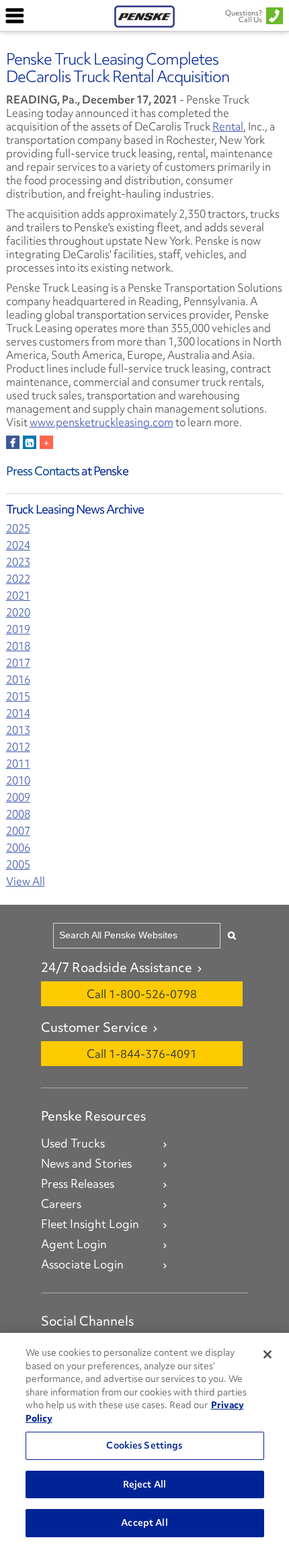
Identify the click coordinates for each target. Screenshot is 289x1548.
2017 (18, 663)
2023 (18, 562)
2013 (18, 730)
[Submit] (232, 935)
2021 (18, 596)
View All (25, 881)
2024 (18, 545)
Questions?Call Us (243, 16)
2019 (18, 629)
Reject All (144, 1484)
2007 (18, 831)
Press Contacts (42, 470)
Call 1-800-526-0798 (142, 994)
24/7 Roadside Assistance (116, 967)
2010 (18, 781)
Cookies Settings (144, 1445)
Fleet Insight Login (90, 1224)
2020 (18, 613)
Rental (227, 126)
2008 (18, 814)
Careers (61, 1204)
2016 (18, 680)
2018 (18, 646)
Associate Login (82, 1264)
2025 (18, 529)
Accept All (144, 1522)
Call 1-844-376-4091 (142, 1053)
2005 (18, 865)
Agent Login (74, 1244)
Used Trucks (73, 1143)
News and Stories (86, 1163)
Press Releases (77, 1183)
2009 (18, 797)
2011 (18, 764)
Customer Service (94, 1027)
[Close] (267, 1354)
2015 (18, 697)
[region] (144, 1440)
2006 (18, 848)
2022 (18, 579)
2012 (18, 747)
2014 (18, 713)
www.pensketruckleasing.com (101, 422)
